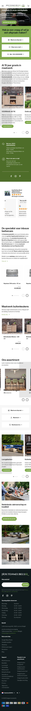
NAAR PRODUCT (7, 126)
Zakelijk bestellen (6, 642)
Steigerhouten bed (22, 671)
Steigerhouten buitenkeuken (21, 668)
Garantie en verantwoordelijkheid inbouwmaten (7, 676)
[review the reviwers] (12, 206)
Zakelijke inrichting (22, 680)
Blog (3, 652)
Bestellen (4, 663)
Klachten (4, 680)
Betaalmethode (6, 672)
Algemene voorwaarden (12, 591)
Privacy (4, 683)
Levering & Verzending (5, 666)
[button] (27, 132)
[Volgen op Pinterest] (20, 176)
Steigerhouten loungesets (21, 663)
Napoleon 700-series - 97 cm (12, 283)
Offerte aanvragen (7, 647)
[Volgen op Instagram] (15, 176)
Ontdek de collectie (9, 22)
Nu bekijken (6, 470)
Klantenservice (6, 660)
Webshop (4, 644)
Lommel (15, 631)
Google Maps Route (7, 640)
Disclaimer (5, 649)
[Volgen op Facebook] (11, 176)
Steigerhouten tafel (22, 678)
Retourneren (5, 669)
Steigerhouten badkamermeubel (22, 674)
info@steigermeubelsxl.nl (9, 633)
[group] (15, 382)
